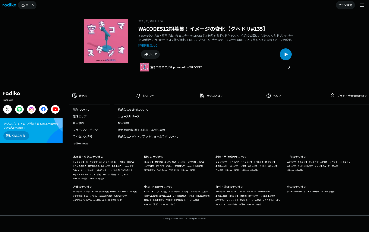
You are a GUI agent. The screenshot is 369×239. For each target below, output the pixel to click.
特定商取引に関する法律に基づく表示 (141, 130)
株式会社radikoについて (133, 109)
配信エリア (80, 116)
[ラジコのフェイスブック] (43, 110)
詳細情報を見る (148, 45)
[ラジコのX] (7, 110)
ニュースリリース (129, 116)
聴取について (81, 109)
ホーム (30, 5)
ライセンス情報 (82, 136)
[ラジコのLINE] (19, 110)
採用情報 (123, 123)
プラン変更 (345, 5)
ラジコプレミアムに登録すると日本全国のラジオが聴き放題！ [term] (31, 126)
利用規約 (78, 123)
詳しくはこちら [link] (15, 136)
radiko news (80, 143)
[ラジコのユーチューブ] (55, 110)
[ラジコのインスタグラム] (31, 109)
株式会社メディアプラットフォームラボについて (148, 136)
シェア (153, 54)
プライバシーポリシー (87, 130)
